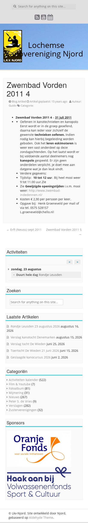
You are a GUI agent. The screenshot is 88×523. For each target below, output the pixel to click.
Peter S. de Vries (20, 401)
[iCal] (50, 18)
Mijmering (16, 393)
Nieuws (14, 397)
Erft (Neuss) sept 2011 (24, 230)
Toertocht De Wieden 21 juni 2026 (35, 351)
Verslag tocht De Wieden (28, 344)
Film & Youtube (20, 384)
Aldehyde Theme (41, 517)
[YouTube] (44, 18)
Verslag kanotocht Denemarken (33, 337)
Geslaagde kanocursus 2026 (31, 357)
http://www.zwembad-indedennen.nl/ (40, 192)
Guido (12, 105)
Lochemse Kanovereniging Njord (44, 49)
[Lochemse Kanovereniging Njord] (25, 45)
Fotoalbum (16, 388)
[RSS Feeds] (37, 18)
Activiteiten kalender (23, 380)
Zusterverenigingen (23, 410)
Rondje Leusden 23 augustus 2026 (35, 326)
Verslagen (16, 406)
